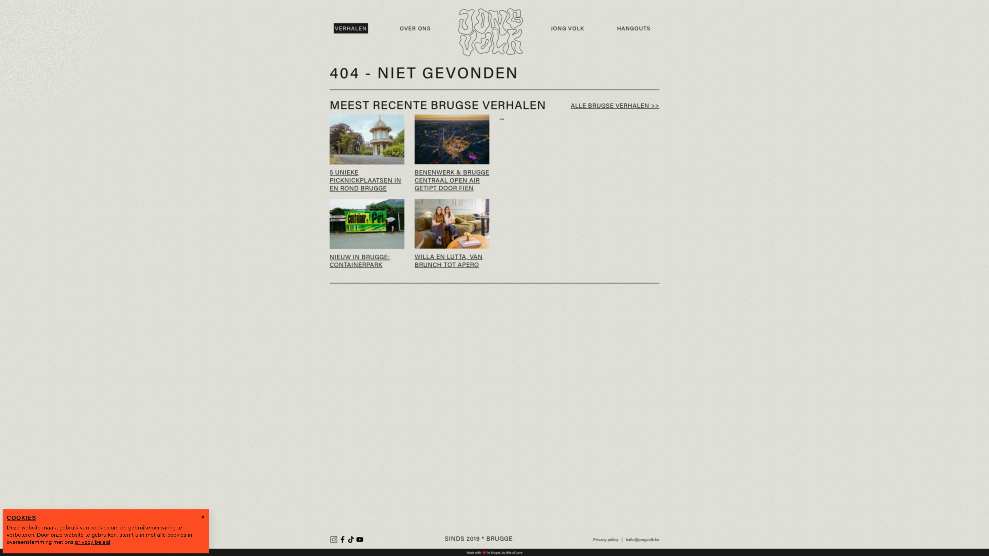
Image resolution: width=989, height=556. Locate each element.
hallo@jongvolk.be (642, 539)
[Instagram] (334, 539)
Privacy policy (605, 539)
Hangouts (634, 28)
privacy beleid (92, 541)
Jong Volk (567, 28)
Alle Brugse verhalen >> (615, 105)
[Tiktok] (351, 539)
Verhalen (351, 28)
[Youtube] (360, 539)
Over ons (415, 28)
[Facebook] (342, 539)
